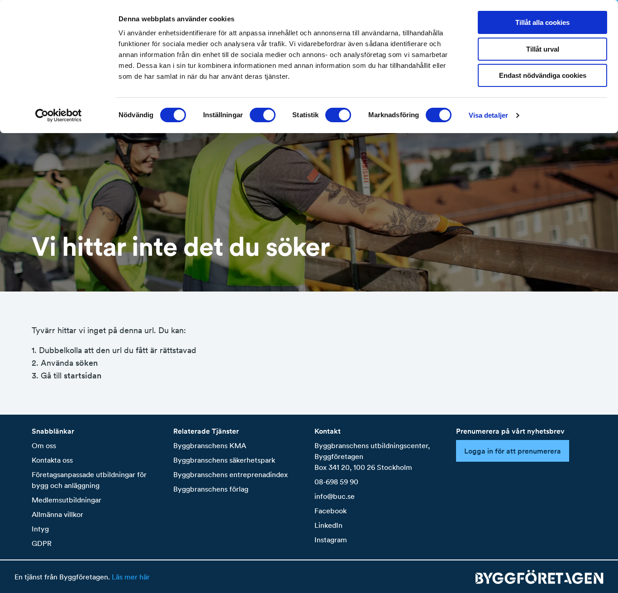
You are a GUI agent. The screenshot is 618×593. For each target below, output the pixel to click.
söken (87, 363)
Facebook (330, 510)
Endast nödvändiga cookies (542, 75)
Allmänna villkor (57, 514)
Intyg (40, 528)
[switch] (263, 115)
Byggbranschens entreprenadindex (230, 474)
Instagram (330, 539)
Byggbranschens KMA (209, 445)
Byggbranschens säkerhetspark (224, 459)
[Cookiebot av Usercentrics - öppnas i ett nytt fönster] (58, 115)
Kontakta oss (52, 459)
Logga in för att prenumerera (512, 450)
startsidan (82, 375)
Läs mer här (131, 576)
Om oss (44, 445)
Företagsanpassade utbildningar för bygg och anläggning (89, 480)
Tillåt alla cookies (542, 22)
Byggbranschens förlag (210, 488)
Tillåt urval (542, 49)
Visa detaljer (488, 115)
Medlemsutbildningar (66, 499)
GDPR (42, 543)
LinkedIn (328, 525)
